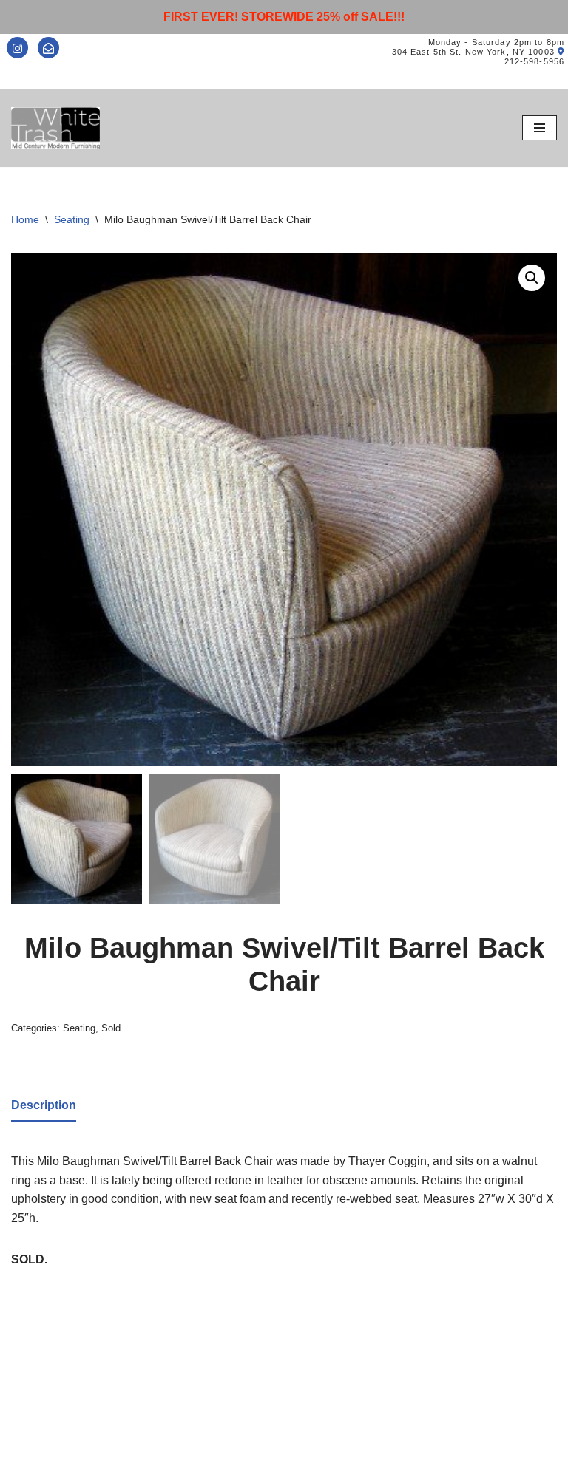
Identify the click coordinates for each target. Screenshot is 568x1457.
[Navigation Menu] (539, 127)
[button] (531, 278)
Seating (71, 219)
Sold (111, 1028)
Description (43, 1105)
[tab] (43, 1106)
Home (25, 219)
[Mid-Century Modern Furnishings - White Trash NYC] (55, 128)
